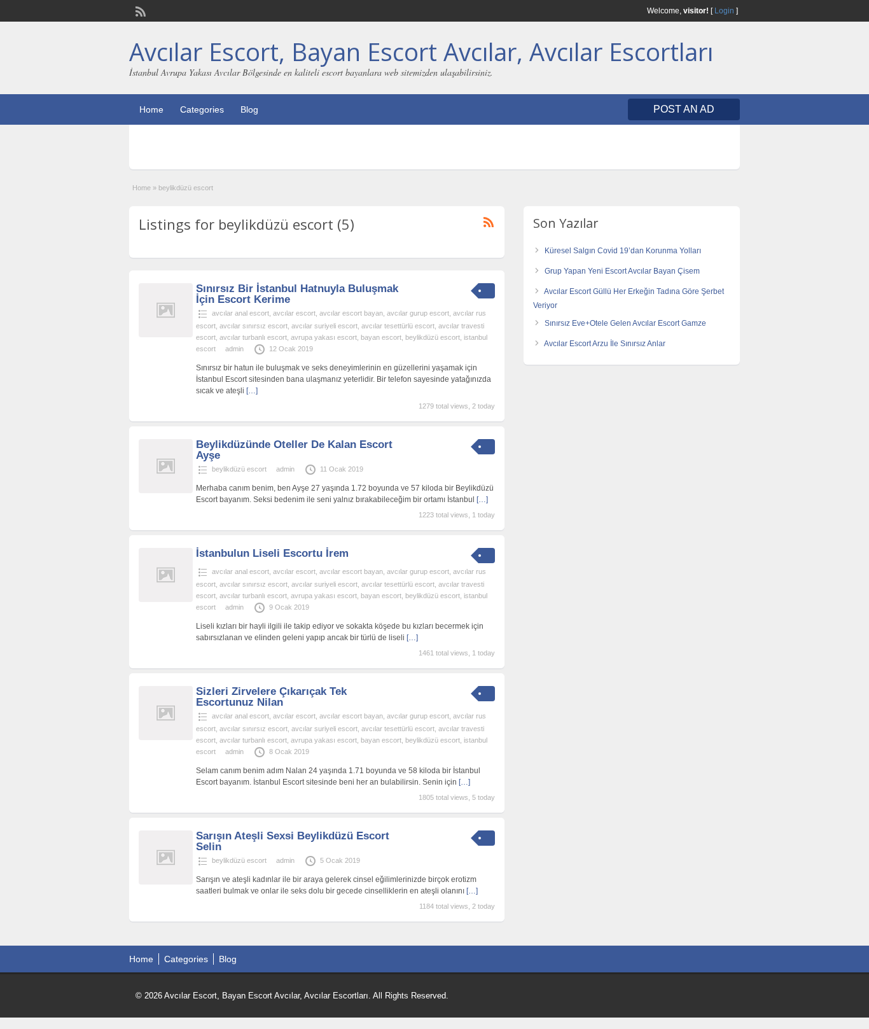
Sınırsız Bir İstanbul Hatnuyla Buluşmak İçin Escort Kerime (297, 294)
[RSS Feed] (139, 10)
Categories (202, 109)
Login (724, 10)
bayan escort (381, 337)
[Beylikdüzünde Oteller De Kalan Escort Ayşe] (166, 490)
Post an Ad (683, 109)
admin (234, 349)
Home (151, 109)
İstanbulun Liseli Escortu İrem (272, 553)
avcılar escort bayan (351, 313)
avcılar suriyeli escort (324, 326)
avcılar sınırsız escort (253, 326)
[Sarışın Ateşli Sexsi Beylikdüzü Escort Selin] (166, 882)
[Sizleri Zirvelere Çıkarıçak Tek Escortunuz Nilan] (166, 737)
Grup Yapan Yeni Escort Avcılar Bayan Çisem (622, 271)
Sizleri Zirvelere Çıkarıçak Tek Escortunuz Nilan (271, 696)
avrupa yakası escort (324, 337)
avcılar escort (294, 313)
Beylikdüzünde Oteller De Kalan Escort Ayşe (294, 449)
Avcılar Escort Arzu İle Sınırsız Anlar (604, 343)
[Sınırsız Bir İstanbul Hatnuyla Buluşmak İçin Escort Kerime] (166, 334)
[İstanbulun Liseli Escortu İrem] (166, 599)
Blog (249, 109)
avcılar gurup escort (418, 313)
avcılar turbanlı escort (253, 337)
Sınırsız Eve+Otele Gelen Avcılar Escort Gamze (625, 323)
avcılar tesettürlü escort (397, 326)
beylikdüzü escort (432, 337)
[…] (252, 390)
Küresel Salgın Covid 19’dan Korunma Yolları (623, 250)
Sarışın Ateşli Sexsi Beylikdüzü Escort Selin (292, 841)
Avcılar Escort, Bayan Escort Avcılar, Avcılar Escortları (421, 51)
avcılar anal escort (240, 313)
